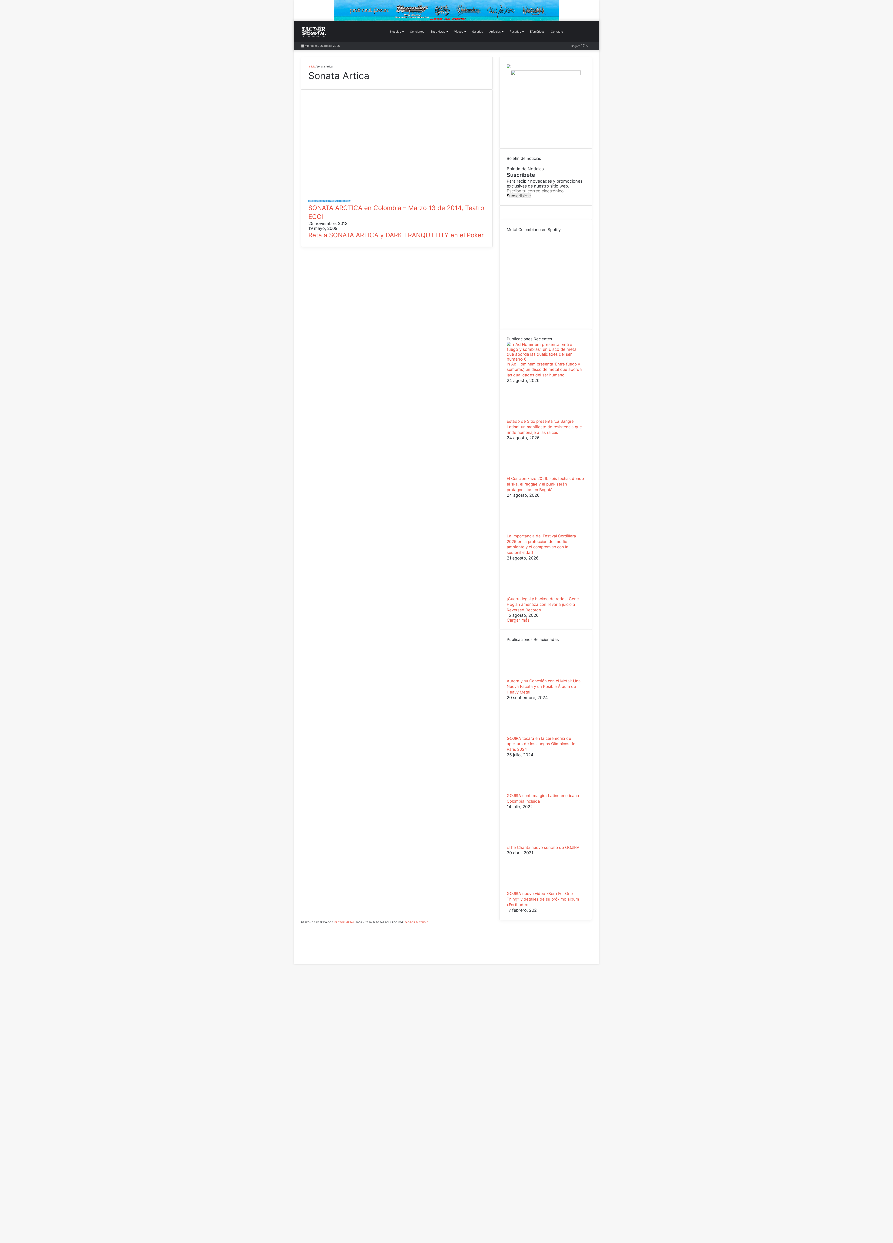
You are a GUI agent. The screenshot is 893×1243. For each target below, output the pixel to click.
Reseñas (515, 31)
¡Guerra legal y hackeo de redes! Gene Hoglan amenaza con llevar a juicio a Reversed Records (543, 604)
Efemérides (537, 31)
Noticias (395, 31)
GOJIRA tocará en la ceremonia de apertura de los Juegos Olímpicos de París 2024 (541, 744)
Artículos (495, 31)
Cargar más (518, 620)
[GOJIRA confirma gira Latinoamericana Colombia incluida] (532, 790)
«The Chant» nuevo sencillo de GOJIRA (543, 847)
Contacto (557, 31)
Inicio (312, 66)
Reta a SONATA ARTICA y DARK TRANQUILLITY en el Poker (396, 235)
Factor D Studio (417, 922)
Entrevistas (438, 31)
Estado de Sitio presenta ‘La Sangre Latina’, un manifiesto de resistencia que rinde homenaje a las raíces (544, 427)
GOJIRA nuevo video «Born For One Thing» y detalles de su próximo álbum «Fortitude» (543, 899)
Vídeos (458, 31)
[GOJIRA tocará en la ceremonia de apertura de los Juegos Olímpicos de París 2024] (532, 733)
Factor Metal (344, 922)
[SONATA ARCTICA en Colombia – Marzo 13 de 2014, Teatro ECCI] (396, 195)
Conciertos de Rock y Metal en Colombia (329, 201)
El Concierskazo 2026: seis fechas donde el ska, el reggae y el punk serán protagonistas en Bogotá (545, 484)
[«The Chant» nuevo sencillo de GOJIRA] (532, 842)
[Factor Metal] (313, 31)
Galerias (477, 31)
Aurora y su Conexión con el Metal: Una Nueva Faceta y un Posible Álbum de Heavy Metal (544, 686)
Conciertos (417, 31)
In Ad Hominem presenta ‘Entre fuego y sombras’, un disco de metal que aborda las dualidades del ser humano (544, 370)
